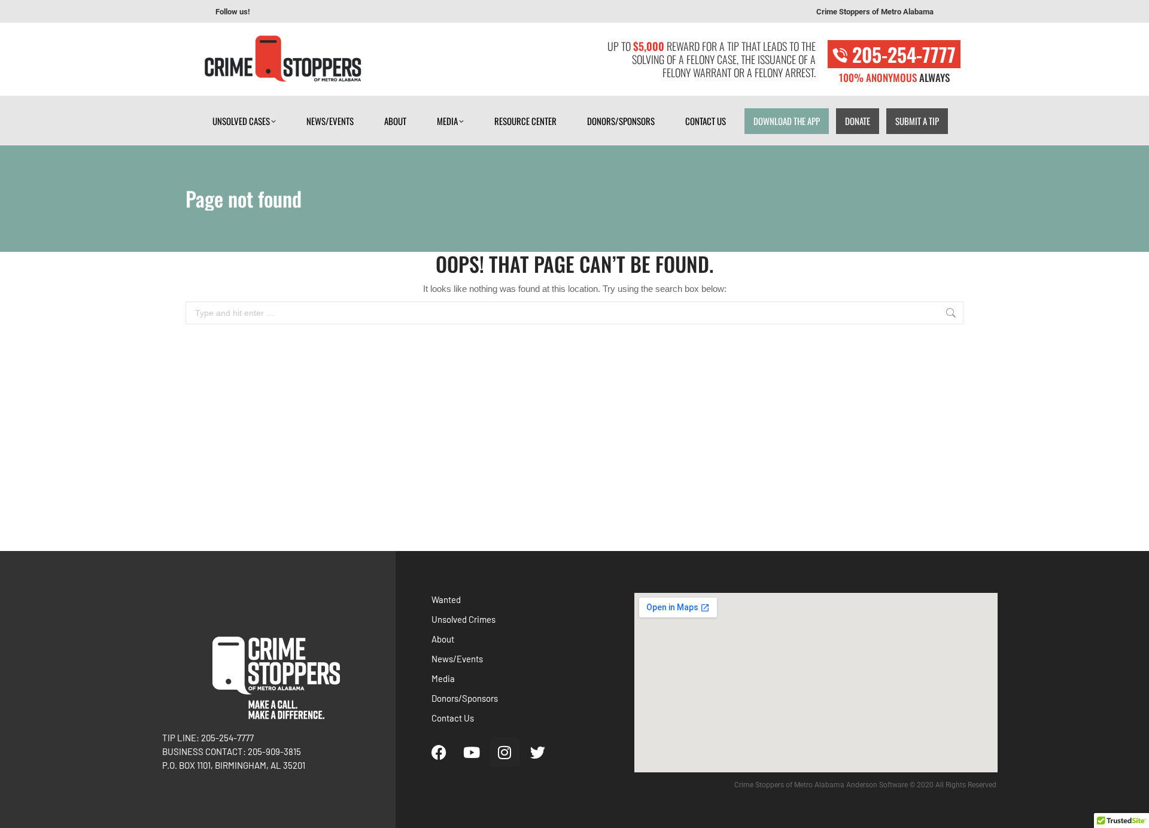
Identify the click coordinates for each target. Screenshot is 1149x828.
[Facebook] (439, 752)
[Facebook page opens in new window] (270, 12)
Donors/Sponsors (464, 698)
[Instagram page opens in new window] (306, 12)
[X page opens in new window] (324, 12)
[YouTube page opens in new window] (288, 12)
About (442, 639)
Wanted (446, 599)
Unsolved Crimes (463, 619)
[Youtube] (472, 752)
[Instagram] (504, 752)
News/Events (457, 658)
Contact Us (452, 718)
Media (443, 678)
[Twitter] (537, 752)
